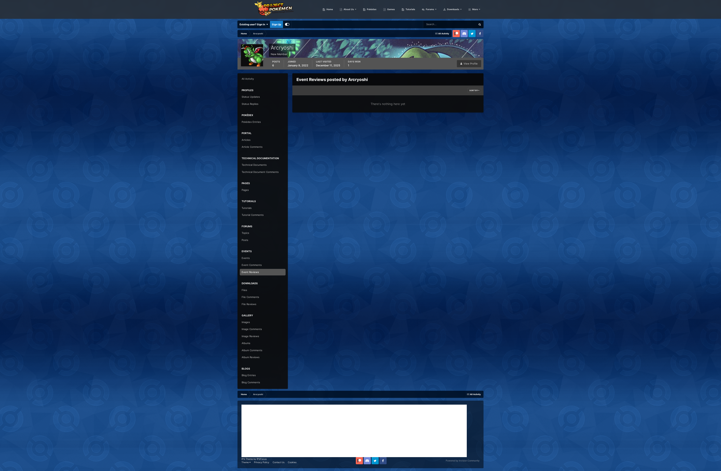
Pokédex (371, 9)
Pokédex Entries (251, 121)
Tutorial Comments (253, 214)
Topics (245, 232)
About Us (348, 9)
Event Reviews (250, 272)
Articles (246, 139)
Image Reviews (250, 336)
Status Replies (250, 103)
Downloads (452, 9)
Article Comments (252, 146)
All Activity (248, 78)
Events (246, 258)
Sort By (473, 90)
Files (244, 290)
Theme (245, 462)
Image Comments (252, 329)
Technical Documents (254, 164)
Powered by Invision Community (463, 460)
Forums (429, 9)
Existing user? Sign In (253, 24)
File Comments (250, 297)
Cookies (292, 462)
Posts (245, 240)
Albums (246, 343)
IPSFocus (262, 459)
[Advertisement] (354, 431)
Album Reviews (250, 357)
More (475, 9)
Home (329, 9)
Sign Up (276, 24)
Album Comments (252, 350)
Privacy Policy (261, 462)
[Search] (479, 24)
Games (391, 9)
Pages (245, 189)
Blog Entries (249, 375)
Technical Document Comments (260, 171)
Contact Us (278, 462)
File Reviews (249, 304)
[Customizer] (287, 24)
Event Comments (252, 264)
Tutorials (410, 9)
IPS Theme (247, 459)
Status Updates (463, 24)
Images (246, 322)
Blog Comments (251, 382)
